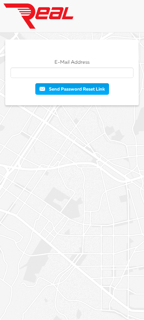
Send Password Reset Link (76, 89)
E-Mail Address (72, 62)
